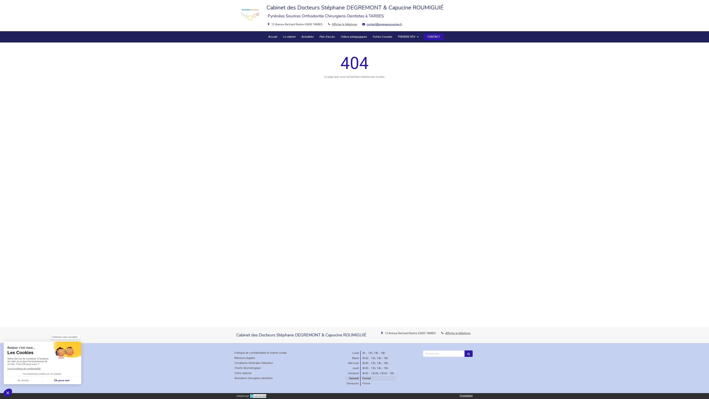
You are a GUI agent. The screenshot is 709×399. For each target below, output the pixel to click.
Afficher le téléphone (344, 24)
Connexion (466, 395)
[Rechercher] (469, 353)
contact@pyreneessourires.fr (384, 24)
